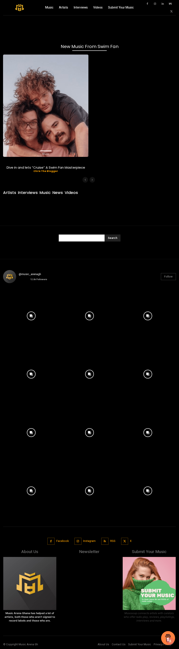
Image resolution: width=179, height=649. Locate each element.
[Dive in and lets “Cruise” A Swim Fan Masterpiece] (45, 106)
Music (45, 154)
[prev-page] (85, 180)
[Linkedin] (162, 4)
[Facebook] (147, 4)
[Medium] (170, 4)
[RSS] (104, 541)
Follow (168, 276)
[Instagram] (155, 4)
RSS (112, 541)
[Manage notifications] (170, 641)
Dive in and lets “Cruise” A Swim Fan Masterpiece (46, 167)
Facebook (62, 541)
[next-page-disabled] (92, 180)
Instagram (89, 541)
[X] (171, 11)
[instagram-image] (31, 315)
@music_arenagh (30, 274)
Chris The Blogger (45, 171)
